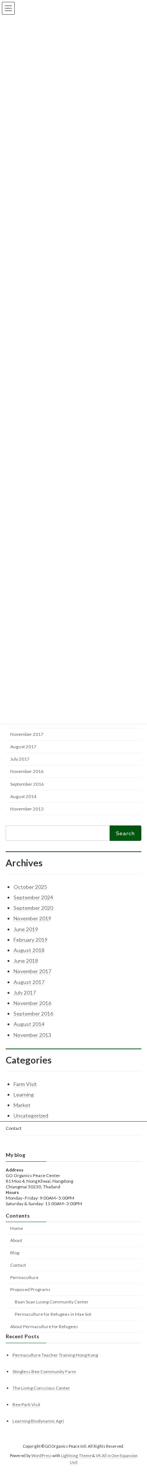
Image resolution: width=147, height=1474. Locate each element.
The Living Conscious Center (41, 1388)
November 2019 (32, 918)
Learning (24, 1094)
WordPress (41, 1455)
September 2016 (27, 783)
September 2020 (33, 908)
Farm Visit (25, 1084)
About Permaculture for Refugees (44, 1326)
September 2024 (33, 897)
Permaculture (24, 1277)
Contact (13, 1128)
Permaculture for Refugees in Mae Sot (53, 1314)
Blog (14, 1253)
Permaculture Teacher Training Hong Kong (55, 1355)
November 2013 (26, 809)
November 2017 (26, 734)
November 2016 (26, 771)
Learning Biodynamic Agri (38, 1421)
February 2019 (30, 939)
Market (22, 1105)
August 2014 (23, 796)
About (16, 1240)
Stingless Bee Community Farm (44, 1371)
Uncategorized (31, 1115)
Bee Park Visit (26, 1405)
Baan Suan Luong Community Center (52, 1302)
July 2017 (19, 759)
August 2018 (29, 950)
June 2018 (26, 960)
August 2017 (23, 746)
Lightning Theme (76, 1455)
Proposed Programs (30, 1290)
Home (16, 1228)
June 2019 (26, 929)
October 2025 (30, 887)
